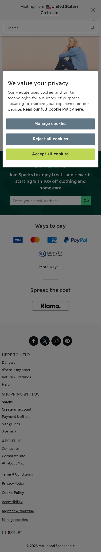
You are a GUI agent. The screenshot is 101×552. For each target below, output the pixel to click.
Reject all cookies (50, 138)
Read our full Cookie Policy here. (53, 109)
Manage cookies (50, 123)
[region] (51, 118)
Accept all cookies (50, 154)
